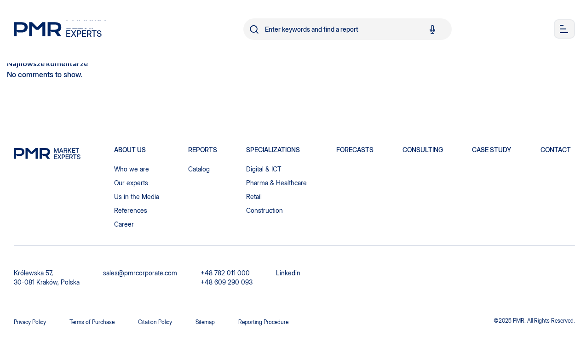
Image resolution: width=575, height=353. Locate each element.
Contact (555, 150)
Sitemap (205, 322)
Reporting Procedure (263, 322)
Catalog (199, 169)
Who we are (131, 169)
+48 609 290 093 (227, 282)
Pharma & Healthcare (276, 183)
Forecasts (355, 150)
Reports (202, 150)
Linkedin (288, 273)
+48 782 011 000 (225, 273)
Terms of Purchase (92, 322)
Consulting (422, 150)
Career (124, 224)
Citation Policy (155, 322)
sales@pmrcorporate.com (140, 273)
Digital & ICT (264, 169)
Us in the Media (136, 196)
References (130, 210)
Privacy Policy (30, 322)
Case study (491, 150)
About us (130, 150)
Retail (254, 196)
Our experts (131, 183)
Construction (264, 210)
